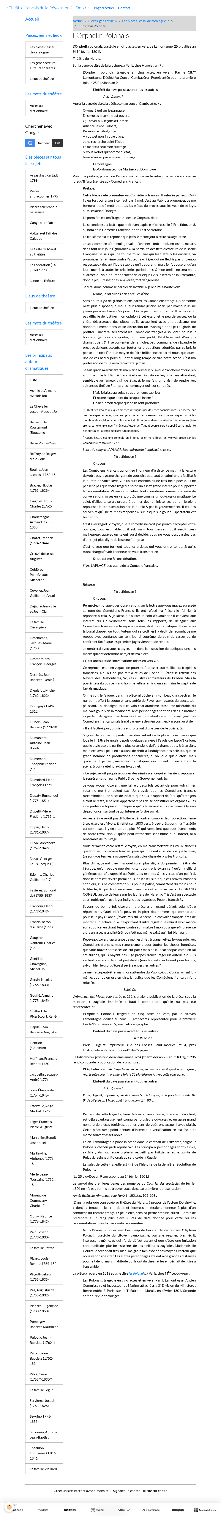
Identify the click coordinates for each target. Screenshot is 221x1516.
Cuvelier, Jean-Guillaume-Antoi (42, 592)
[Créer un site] (16, 1510)
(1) (84, 410)
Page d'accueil (104, 8)
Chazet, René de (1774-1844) (42, 540)
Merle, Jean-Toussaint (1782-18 (42, 1179)
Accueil (78, 21)
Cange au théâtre (42, 222)
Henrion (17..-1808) (38, 1045)
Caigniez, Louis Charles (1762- (41, 503)
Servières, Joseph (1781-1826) (42, 1403)
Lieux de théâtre (42, 78)
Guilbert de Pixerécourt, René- (43, 1013)
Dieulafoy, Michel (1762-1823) (42, 692)
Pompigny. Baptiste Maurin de (44, 1324)
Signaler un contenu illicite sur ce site (140, 1491)
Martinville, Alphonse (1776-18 (42, 1158)
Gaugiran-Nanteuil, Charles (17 (42, 942)
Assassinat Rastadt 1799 (44, 177)
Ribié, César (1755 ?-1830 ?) (41, 1376)
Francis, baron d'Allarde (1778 (41, 924)
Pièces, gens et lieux (102, 21)
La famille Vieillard (43, 1469)
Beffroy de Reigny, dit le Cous (43, 456)
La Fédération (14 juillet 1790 (43, 267)
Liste (33, 380)
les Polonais (137, 1273)
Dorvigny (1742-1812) (42, 708)
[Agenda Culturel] (205, 1510)
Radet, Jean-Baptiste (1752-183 (41, 1358)
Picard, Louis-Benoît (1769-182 (43, 1260)
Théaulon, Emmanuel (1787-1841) (43, 1453)
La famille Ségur (41, 1390)
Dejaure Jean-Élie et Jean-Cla (43, 608)
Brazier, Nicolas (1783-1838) (41, 487)
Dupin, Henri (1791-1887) (39, 829)
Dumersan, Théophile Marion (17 (43, 763)
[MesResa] (70, 1510)
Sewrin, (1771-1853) (40, 1418)
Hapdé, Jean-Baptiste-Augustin (43, 1029)
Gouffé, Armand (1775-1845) (42, 997)
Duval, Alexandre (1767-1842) (42, 845)
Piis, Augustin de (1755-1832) (42, 1292)
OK (57, 143)
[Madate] (43, 1510)
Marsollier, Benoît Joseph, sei (43, 1140)
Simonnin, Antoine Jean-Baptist (43, 1434)
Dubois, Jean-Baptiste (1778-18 (43, 724)
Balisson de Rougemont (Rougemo (38, 427)
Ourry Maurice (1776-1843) (41, 1218)
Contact (124, 8)
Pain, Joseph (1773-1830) (39, 1234)
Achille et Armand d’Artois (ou (43, 393)
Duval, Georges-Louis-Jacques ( (42, 861)
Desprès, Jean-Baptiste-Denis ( (42, 677)
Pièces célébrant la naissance (43, 209)
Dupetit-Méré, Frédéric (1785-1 (42, 813)
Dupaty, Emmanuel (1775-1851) (44, 798)
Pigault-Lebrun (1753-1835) (41, 1276)
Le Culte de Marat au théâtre (43, 251)
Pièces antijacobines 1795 (44, 193)
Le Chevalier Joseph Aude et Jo (43, 408)
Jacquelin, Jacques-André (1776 (44, 1076)
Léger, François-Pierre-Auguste (41, 1124)
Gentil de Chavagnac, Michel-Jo (38, 963)
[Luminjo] (178, 1510)
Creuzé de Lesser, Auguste (42, 556)
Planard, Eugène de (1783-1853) (44, 1308)
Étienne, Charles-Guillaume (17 (42, 877)
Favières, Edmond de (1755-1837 (43, 892)
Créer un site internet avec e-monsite (81, 1491)
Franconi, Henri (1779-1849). (41, 908)
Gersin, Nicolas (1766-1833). (41, 982)
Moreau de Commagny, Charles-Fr (38, 1200)
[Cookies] (9, 1507)
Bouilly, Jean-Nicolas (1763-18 (42, 472)
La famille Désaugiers (38, 624)
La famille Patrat (42, 1248)
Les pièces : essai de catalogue (144, 21)
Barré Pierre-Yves (43, 443)
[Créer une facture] (124, 1510)
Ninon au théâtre (42, 280)
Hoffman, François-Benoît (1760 (44, 1061)
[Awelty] (97, 1510)
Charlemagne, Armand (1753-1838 (41, 522)
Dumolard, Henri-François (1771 (43, 782)
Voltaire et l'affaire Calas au (43, 235)
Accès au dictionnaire (39, 108)
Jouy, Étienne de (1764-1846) (42, 1092)
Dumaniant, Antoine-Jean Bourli (40, 743)
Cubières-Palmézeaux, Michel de (39, 574)
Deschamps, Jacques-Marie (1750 (41, 643)
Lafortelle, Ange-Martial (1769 (42, 1108)
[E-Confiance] (151, 1510)
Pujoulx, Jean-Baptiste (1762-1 (42, 1339)
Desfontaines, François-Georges (43, 661)
